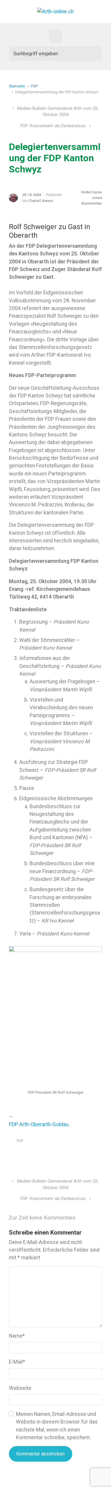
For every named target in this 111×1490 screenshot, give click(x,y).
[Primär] (55, 36)
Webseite (20, 1388)
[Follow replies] (88, 1218)
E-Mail (17, 1362)
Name (17, 1336)
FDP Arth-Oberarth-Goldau (39, 1124)
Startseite (17, 86)
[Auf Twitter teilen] (65, 1155)
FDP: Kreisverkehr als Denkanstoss (53, 125)
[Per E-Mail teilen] (91, 1155)
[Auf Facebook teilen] (74, 1155)
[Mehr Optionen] (99, 1155)
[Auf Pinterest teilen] (82, 1155)
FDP (34, 86)
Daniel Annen (41, 200)
